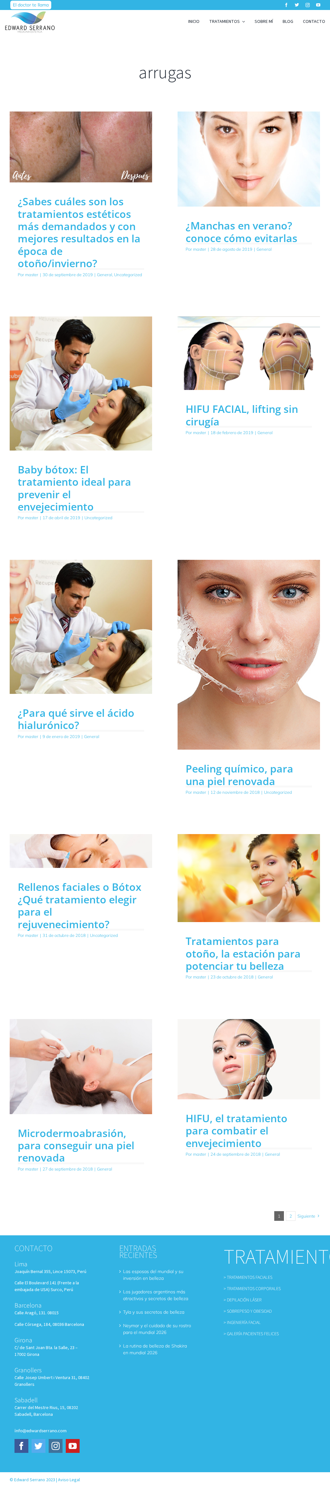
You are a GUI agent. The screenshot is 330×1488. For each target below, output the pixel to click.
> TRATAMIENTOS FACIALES (248, 1277)
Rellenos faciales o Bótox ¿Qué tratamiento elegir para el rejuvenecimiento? (79, 905)
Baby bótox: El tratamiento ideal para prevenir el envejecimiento (74, 487)
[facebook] (286, 5)
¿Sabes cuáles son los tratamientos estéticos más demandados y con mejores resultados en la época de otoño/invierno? (79, 232)
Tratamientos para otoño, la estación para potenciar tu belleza (243, 953)
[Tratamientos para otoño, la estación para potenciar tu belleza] (249, 878)
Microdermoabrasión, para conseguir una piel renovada (76, 1145)
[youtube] (318, 5)
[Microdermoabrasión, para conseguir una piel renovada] (81, 1066)
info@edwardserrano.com (41, 1430)
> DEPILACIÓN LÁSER (243, 1300)
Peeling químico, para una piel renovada (239, 775)
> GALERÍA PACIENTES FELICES (251, 1334)
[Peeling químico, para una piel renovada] (249, 655)
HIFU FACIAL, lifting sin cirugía (242, 415)
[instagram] (308, 5)
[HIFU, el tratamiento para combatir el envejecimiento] (249, 1059)
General (104, 274)
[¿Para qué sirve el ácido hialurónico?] (81, 627)
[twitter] (297, 5)
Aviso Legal (69, 1480)
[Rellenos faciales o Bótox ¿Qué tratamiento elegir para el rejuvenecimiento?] (81, 851)
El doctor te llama (31, 5)
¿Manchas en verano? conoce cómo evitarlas (241, 232)
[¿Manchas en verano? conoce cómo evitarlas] (249, 159)
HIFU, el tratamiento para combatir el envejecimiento (236, 1130)
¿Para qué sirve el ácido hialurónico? (76, 719)
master (31, 274)
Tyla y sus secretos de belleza (153, 1312)
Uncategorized (128, 274)
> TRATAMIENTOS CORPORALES (252, 1289)
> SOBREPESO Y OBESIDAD (248, 1311)
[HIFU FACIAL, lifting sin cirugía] (249, 353)
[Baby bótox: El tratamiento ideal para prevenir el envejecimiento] (81, 383)
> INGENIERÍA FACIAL (242, 1322)
